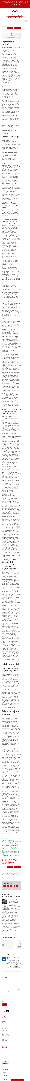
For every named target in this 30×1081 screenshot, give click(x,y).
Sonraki (17, 28)
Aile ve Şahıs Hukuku (5, 1074)
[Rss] (12, 4)
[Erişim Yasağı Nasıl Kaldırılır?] (11, 36)
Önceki (9, 28)
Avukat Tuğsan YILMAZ (9, 873)
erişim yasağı (5, 538)
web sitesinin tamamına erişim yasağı (10, 493)
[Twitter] (14, 4)
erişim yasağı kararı (11, 246)
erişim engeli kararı (14, 342)
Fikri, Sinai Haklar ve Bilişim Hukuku (12, 874)
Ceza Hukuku (5, 1078)
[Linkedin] (19, 4)
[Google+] (11, 886)
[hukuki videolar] (5, 1061)
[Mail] (17, 886)
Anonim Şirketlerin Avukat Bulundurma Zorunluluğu (17, 2)
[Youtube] (17, 4)
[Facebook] (10, 4)
